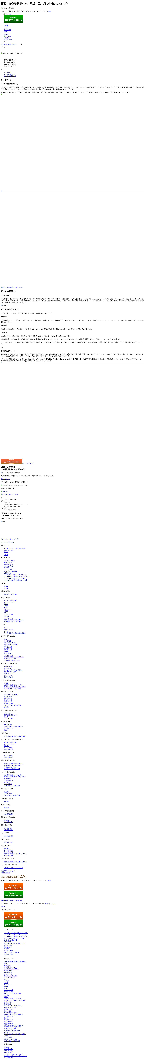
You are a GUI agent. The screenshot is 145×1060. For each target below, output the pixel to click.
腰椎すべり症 (8, 649)
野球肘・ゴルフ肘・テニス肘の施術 (15, 687)
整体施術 (6, 801)
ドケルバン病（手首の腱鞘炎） (13, 670)
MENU (6, 31)
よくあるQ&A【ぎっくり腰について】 (15, 574)
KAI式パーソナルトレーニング (13, 868)
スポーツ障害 (8, 784)
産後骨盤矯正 (8, 666)
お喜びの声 (7, 30)
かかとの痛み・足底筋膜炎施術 (13, 726)
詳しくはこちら (5, 479)
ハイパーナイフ (8, 747)
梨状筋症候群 (8, 646)
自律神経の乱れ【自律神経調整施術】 (15, 736)
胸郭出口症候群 (9, 550)
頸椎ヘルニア (8, 609)
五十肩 (6, 631)
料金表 (6, 28)
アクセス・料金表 (9, 560)
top (5, 955)
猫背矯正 (6, 605)
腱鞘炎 (6, 586)
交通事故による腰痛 (10, 658)
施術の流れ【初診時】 (10, 571)
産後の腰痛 (7, 653)
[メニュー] (4, 41)
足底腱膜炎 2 (8, 728)
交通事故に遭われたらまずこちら (14, 619)
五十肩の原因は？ (9, 74)
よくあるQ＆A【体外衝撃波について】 (16, 580)
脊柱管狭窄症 (8, 648)
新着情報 (6, 567)
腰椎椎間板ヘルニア (10, 642)
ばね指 (6, 588)
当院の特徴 (7, 573)
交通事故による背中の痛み (12, 660)
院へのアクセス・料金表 (11, 952)
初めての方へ (8, 562)
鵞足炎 (6, 717)
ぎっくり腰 (7, 641)
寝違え (6, 607)
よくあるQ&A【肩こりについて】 (14, 578)
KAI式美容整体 (8, 830)
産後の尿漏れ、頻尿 (10, 672)
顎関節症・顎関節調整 (10, 594)
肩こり (6, 552)
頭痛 (5, 612)
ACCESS (6, 26)
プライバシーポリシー (50, 903)
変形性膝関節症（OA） (11, 715)
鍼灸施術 (6, 616)
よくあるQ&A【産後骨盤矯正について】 (16, 576)
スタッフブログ (8, 566)
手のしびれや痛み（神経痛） (12, 705)
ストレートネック (9, 602)
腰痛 (5, 639)
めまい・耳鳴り (8, 614)
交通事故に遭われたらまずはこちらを (15, 853)
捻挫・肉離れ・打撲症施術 (12, 785)
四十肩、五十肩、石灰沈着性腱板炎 (15, 548)
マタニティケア (8, 618)
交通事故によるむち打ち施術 (12, 621)
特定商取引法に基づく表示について (11, 900)
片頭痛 (6, 611)
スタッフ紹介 (8, 569)
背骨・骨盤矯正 (8, 852)
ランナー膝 (7, 713)
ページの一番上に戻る (7, 542)
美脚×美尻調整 (8, 677)
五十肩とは (7, 72)
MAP (49, 11)
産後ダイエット (8, 673)
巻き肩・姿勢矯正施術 (10, 600)
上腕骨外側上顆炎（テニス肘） (13, 685)
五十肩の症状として (10, 76)
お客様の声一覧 (8, 564)
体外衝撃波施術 (8, 814)
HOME (6, 25)
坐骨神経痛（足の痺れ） (11, 644)
